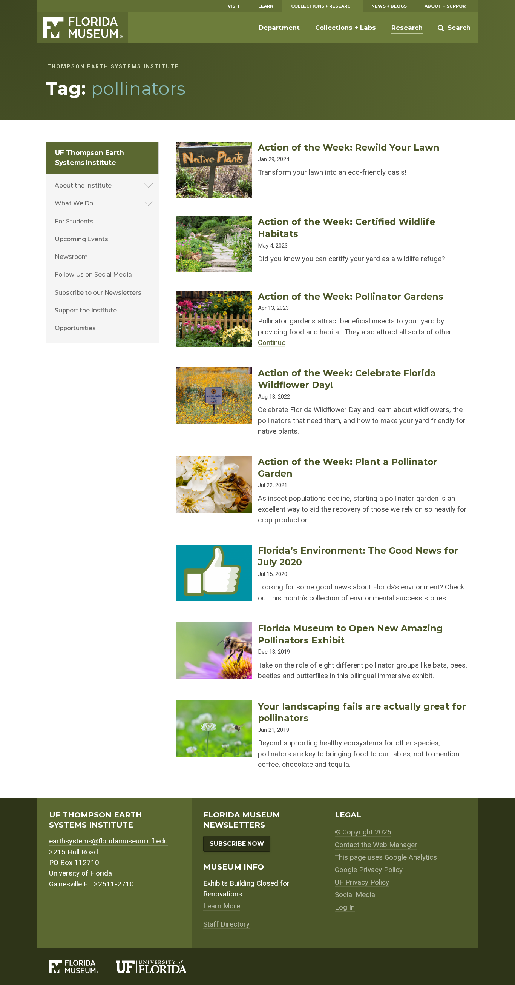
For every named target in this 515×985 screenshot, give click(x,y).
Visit (234, 6)
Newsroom (71, 256)
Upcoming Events (81, 239)
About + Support (447, 6)
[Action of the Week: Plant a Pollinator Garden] (214, 461)
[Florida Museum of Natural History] (82, 966)
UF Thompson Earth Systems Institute (89, 157)
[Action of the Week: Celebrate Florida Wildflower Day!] (214, 372)
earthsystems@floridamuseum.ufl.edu (108, 841)
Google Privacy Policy (369, 869)
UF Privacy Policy (362, 882)
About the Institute (83, 185)
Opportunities (75, 328)
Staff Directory (226, 924)
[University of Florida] (160, 966)
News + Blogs (389, 6)
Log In (345, 907)
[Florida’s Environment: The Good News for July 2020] (214, 549)
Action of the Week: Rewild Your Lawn (349, 147)
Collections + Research (322, 6)
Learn (265, 6)
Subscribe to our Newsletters (98, 292)
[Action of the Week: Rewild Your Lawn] (214, 146)
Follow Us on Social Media (93, 274)
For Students (74, 221)
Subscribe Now (237, 843)
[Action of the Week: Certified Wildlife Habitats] (214, 221)
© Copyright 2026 (363, 832)
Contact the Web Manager (376, 844)
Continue (271, 342)
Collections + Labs (345, 27)
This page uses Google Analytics (386, 857)
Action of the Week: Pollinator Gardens (350, 296)
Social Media (355, 894)
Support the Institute (86, 310)
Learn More (221, 906)
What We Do (74, 203)
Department (279, 27)
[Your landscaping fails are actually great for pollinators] (214, 705)
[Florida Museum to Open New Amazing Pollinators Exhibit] (214, 627)
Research (407, 27)
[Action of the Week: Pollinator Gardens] (214, 295)
